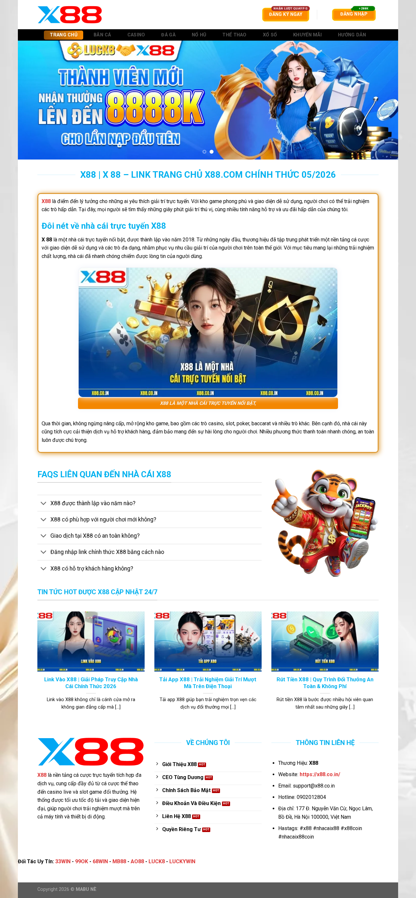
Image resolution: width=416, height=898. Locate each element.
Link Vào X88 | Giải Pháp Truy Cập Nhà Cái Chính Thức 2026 (91, 683)
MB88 (119, 861)
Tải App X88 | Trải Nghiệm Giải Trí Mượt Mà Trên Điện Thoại (207, 683)
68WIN (100, 861)
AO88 (137, 861)
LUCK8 (157, 861)
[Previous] (34, 100)
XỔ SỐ (270, 35)
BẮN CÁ (102, 35)
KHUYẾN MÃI (307, 35)
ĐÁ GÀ (168, 35)
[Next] (382, 100)
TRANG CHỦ (63, 35)
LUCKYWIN (182, 861)
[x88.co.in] (69, 14)
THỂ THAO (234, 35)
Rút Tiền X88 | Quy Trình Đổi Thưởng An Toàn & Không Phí (325, 683)
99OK (81, 861)
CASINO (136, 35)
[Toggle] (43, 504)
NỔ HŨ (199, 35)
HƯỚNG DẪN (352, 35)
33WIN (63, 861)
